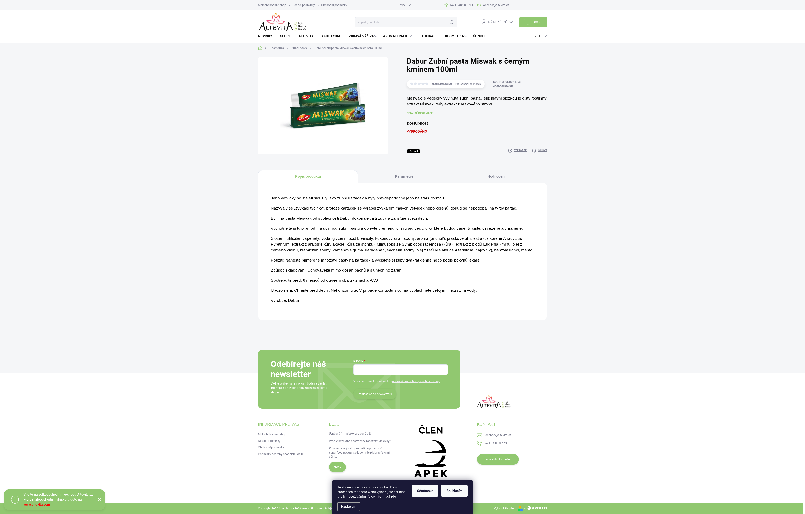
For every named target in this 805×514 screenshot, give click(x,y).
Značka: (503, 85)
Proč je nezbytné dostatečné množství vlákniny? (360, 441)
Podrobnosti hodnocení (468, 84)
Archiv (337, 467)
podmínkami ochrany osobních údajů (416, 381)
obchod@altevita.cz (498, 435)
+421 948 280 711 (497, 443)
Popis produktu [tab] (308, 176)
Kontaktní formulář (498, 459)
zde (393, 496)
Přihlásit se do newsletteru (375, 394)
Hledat (452, 22)
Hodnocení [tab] (496, 176)
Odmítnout (425, 491)
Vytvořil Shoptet (504, 508)
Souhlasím (454, 491)
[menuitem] (266, 36)
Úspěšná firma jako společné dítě (350, 433)
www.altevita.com (36, 504)
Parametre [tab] (404, 176)
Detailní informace (420, 113)
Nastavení (348, 507)
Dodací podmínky (303, 5)
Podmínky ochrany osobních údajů (280, 454)
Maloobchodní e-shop (272, 5)
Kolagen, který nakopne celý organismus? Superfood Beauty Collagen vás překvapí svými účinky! (359, 452)
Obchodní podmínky (334, 5)
